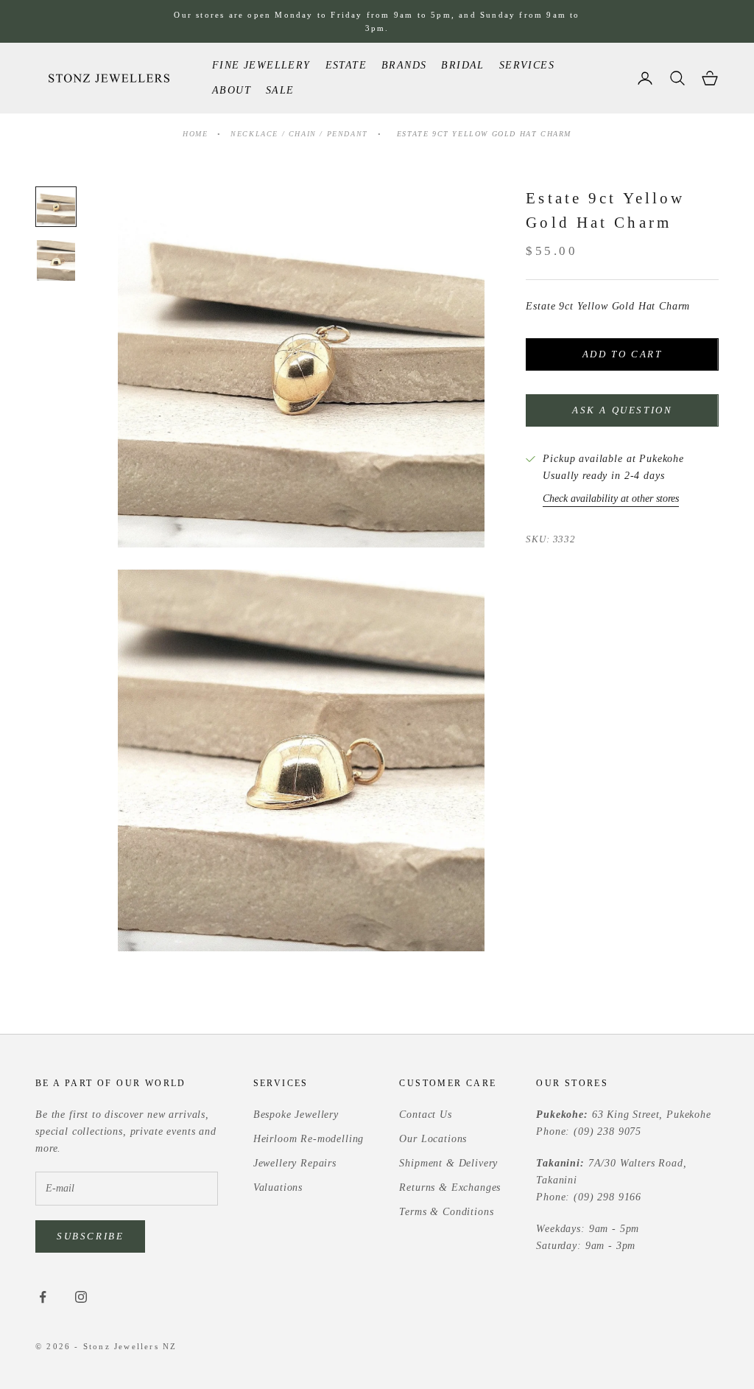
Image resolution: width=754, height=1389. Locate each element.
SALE (280, 90)
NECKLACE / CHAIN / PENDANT (300, 134)
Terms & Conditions (446, 1211)
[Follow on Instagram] (81, 1297)
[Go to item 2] (56, 260)
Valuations (278, 1187)
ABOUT (231, 90)
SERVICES (526, 65)
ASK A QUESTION (622, 410)
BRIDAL (462, 65)
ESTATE (346, 65)
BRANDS (403, 65)
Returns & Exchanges (450, 1187)
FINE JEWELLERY (261, 65)
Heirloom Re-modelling (308, 1138)
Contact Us (425, 1114)
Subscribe (90, 1236)
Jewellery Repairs (295, 1163)
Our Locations (433, 1138)
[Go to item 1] (56, 206)
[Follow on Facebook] (42, 1297)
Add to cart (622, 354)
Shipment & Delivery (448, 1163)
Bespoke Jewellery (296, 1114)
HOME (195, 134)
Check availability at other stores (611, 498)
